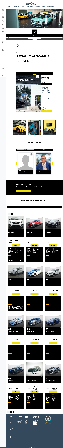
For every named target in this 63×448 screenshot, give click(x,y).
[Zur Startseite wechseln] (31, 3)
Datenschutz (31, 442)
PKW (35, 34)
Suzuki (11, 427)
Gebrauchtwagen (19, 420)
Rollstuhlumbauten (20, 424)
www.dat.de (33, 445)
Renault (11, 421)
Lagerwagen (19, 422)
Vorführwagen (19, 421)
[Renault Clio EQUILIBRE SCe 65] (34, 271)
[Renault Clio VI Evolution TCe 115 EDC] (34, 369)
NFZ (35, 35)
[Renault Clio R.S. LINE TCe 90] (16, 369)
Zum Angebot (16, 245)
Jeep (10, 429)
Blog (25, 424)
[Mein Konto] (61, 1)
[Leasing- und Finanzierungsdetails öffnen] (22, 240)
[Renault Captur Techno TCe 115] (16, 271)
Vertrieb (25, 149)
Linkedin (26, 422)
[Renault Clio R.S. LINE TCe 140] (34, 320)
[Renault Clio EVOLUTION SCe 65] (16, 320)
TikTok (26, 423)
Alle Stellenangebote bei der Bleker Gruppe (24, 190)
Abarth (11, 435)
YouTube (26, 421)
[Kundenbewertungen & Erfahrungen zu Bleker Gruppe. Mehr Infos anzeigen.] (48, 418)
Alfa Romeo (11, 428)
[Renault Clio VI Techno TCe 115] (53, 369)
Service (43, 149)
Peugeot (11, 420)
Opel (10, 422)
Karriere (42, 6)
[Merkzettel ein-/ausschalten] (23, 230)
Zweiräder (18, 423)
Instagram (26, 420)
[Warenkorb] (62, 1)
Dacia (10, 423)
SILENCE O (11, 438)
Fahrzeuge (9, 6)
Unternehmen (37, 6)
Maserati (11, 436)
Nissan (11, 424)
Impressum (26, 442)
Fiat (10, 430)
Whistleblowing (35, 442)
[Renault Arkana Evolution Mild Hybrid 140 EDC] (16, 222)
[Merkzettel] (59, 1)
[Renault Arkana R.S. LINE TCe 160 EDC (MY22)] (34, 222)
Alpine (11, 437)
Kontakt (35, 423)
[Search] (58, 1)
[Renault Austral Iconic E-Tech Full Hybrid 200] (53, 222)
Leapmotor (11, 431)
